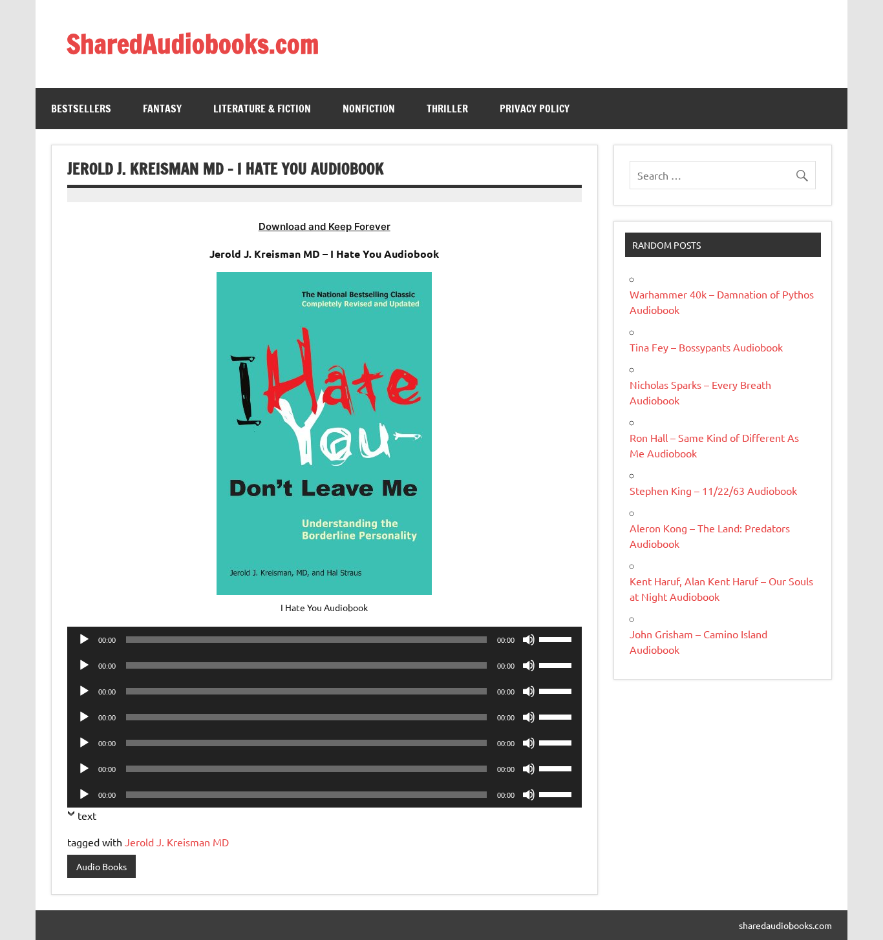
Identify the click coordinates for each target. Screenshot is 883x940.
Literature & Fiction (262, 108)
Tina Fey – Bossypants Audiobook (706, 346)
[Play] (84, 639)
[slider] (557, 638)
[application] (324, 640)
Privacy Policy (534, 108)
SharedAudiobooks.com (193, 43)
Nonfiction (369, 108)
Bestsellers (81, 108)
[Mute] (528, 639)
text (87, 815)
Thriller (447, 108)
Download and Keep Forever (324, 226)
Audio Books (101, 866)
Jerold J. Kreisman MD (177, 841)
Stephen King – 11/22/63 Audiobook (713, 490)
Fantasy (162, 108)
